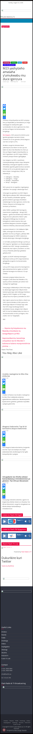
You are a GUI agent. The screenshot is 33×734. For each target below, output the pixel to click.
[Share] (16, 117)
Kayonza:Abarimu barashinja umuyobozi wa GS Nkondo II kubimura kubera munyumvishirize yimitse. (16, 342)
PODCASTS (4, 655)
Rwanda (3, 635)
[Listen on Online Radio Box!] (30, 521)
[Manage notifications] (4, 729)
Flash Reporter (14, 81)
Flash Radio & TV (26, 552)
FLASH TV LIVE (5, 658)
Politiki (25, 62)
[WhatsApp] (16, 111)
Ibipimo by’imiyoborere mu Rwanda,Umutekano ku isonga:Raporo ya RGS (14, 331)
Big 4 (19, 62)
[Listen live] (4, 521)
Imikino (3, 644)
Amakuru (14, 62)
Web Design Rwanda (20, 730)
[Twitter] (16, 108)
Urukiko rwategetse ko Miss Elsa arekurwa (15, 375)
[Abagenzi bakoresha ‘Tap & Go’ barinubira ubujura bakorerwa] (16, 410)
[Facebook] (16, 105)
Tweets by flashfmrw (7, 566)
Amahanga (6, 62)
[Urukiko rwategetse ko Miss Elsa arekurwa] (16, 357)
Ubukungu (4, 650)
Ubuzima (4, 653)
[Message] (16, 114)
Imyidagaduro (5, 647)
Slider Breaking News (9, 65)
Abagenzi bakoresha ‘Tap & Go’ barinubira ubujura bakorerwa (14, 427)
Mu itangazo (7, 135)
